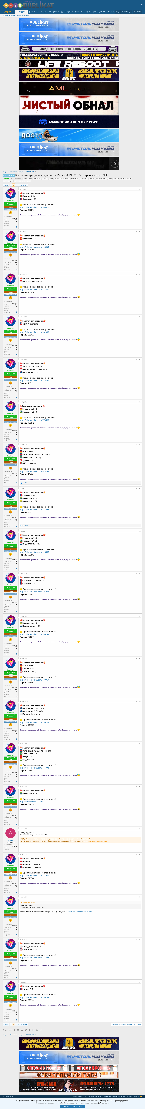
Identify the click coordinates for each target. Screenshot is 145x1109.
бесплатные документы (62, 178)
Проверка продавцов (97, 12)
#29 (140, 531)
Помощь (129, 1097)
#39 (140, 939)
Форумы (22, 12)
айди (51, 178)
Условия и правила (95, 1097)
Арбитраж (67, 12)
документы (74, 178)
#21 (140, 189)
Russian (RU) (8, 1097)
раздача (116, 178)
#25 (140, 359)
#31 (140, 616)
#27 (140, 444)
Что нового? (35, 12)
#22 (140, 232)
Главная (136, 1097)
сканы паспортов (125, 178)
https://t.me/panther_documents (80, 912)
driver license (28, 178)
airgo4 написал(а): (27, 902)
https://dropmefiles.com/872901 (34, 875)
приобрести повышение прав (95, 841)
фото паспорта (7, 181)
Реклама (80, 12)
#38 (140, 897)
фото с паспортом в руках (22, 181)
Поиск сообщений (23, 15)
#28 (140, 488)
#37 (140, 854)
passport (45, 178)
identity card (37, 178)
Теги (85, 1097)
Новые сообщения (9, 15)
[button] (41, 12)
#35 (140, 786)
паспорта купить (101, 178)
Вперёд (23, 185)
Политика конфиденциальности (114, 1097)
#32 (140, 659)
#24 (140, 317)
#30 (140, 574)
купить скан (83, 178)
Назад (6, 185)
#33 (140, 701)
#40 (140, 982)
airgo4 (10, 840)
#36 (140, 829)
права (110, 178)
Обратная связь (77, 1097)
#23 (140, 274)
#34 (140, 744)
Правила (9, 12)
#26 (140, 402)
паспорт (91, 178)
